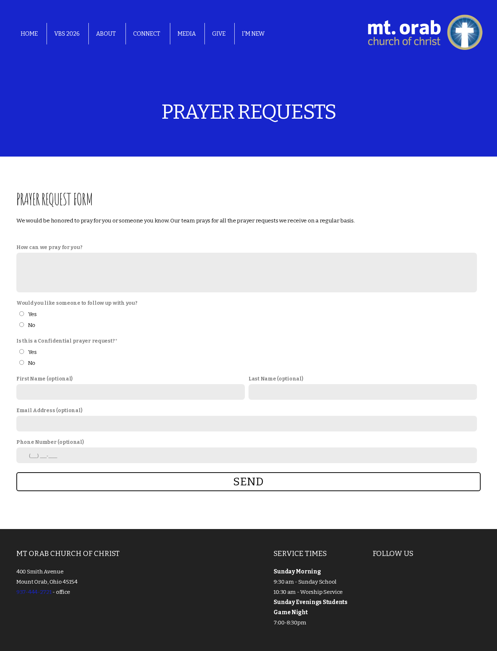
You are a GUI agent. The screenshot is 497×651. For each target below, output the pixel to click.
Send (248, 481)
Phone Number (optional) (50, 442)
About (106, 33)
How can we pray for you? (49, 247)
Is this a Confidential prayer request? (65, 341)
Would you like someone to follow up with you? (76, 303)
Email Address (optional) (49, 410)
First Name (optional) (44, 379)
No (31, 325)
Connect (147, 33)
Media (187, 33)
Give (219, 33)
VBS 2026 (67, 33)
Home (29, 33)
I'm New (253, 33)
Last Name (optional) (276, 379)
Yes (32, 314)
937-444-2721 (34, 592)
